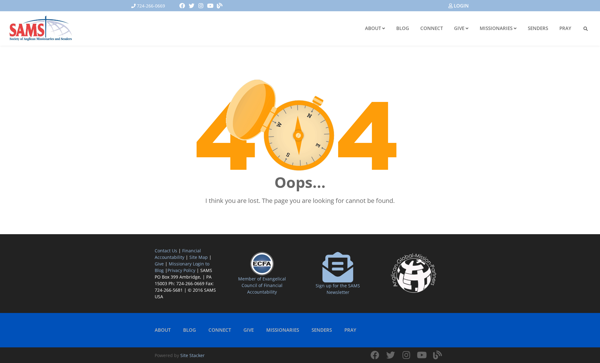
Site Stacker (192, 355)
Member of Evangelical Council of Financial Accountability (262, 285)
